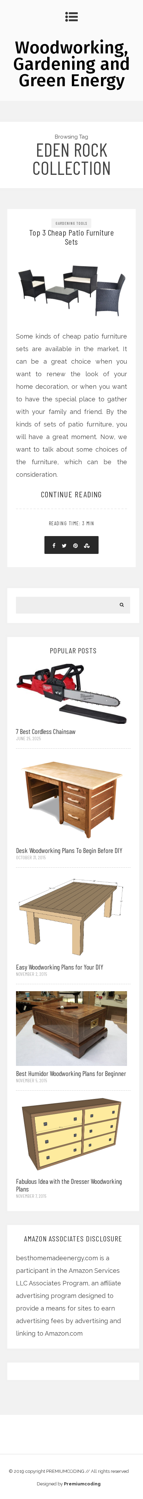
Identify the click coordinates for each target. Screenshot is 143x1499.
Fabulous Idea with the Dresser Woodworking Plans (69, 1185)
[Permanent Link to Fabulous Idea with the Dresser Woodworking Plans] (71, 1135)
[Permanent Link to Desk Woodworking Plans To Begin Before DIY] (71, 798)
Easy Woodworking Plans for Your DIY (59, 967)
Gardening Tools (71, 223)
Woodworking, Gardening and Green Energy (71, 64)
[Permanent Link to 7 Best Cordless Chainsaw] (71, 693)
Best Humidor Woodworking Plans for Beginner (71, 1073)
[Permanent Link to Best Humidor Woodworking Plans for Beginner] (71, 1028)
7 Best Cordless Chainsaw (46, 731)
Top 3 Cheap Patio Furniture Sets (71, 236)
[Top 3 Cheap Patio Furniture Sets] (71, 271)
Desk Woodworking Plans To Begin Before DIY (69, 850)
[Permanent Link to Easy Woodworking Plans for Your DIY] (71, 916)
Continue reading (71, 494)
